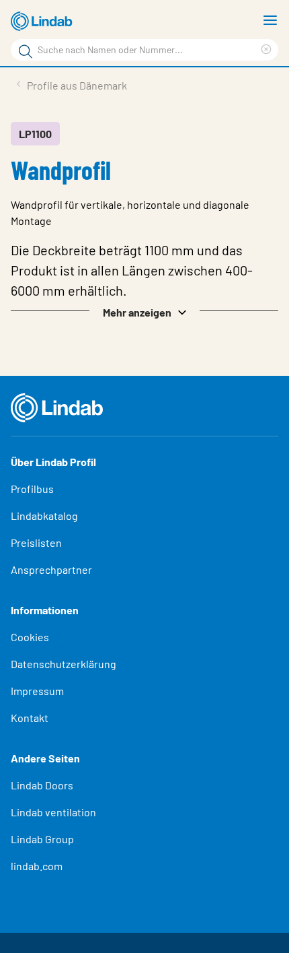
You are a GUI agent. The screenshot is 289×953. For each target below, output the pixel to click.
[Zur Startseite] (44, 21)
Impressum (37, 690)
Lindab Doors (42, 785)
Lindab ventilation (53, 812)
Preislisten (36, 542)
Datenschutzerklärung (63, 663)
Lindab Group (42, 838)
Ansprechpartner (51, 569)
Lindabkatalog (44, 515)
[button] (144, 311)
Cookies (30, 636)
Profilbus (32, 488)
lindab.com (37, 865)
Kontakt (29, 717)
